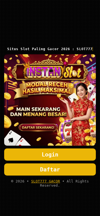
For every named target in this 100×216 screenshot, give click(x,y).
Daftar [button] (50, 169)
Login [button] (50, 154)
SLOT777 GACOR (45, 181)
